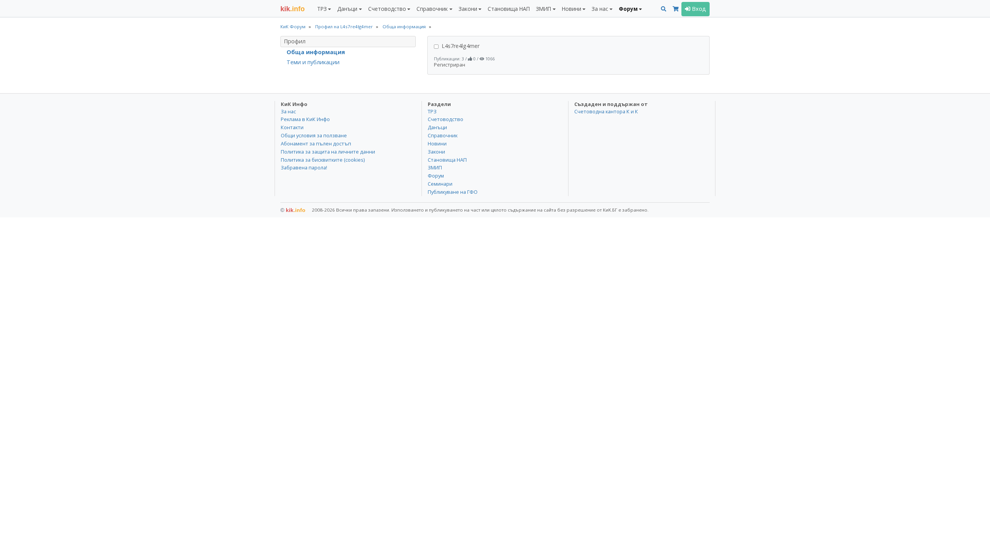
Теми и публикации (313, 62)
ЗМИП (435, 167)
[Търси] (663, 9)
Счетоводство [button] (387, 8)
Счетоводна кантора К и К (606, 111)
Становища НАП (509, 8)
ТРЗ (432, 111)
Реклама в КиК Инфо (305, 119)
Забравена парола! (304, 167)
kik (293, 210)
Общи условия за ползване (314, 135)
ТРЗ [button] (322, 8)
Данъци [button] (347, 8)
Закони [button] (468, 8)
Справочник (442, 135)
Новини (437, 143)
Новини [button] (571, 8)
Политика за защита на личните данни (328, 151)
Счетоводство (445, 119)
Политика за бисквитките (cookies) (323, 159)
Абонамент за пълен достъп (316, 143)
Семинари (440, 183)
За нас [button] (600, 8)
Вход (698, 8)
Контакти (292, 127)
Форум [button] (628, 8)
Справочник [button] (432, 8)
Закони (436, 151)
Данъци (437, 127)
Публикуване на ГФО (453, 191)
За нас (288, 111)
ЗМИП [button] (543, 8)
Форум (436, 175)
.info (292, 9)
